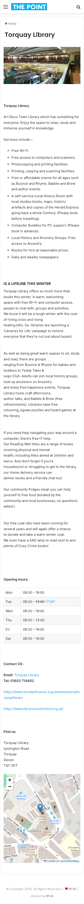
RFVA (72, 889)
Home (12, 23)
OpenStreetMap (69, 861)
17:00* (50, 601)
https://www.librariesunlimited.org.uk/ (33, 709)
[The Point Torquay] (29, 6)
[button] (40, 808)
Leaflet (50, 861)
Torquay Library (26, 675)
